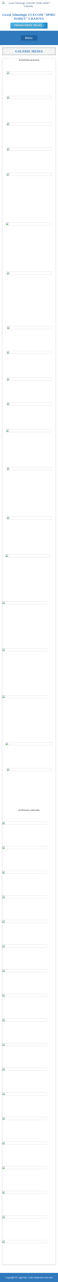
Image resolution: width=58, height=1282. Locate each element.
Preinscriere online (28, 25)
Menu (28, 38)
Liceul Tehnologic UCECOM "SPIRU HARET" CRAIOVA (29, 16)
